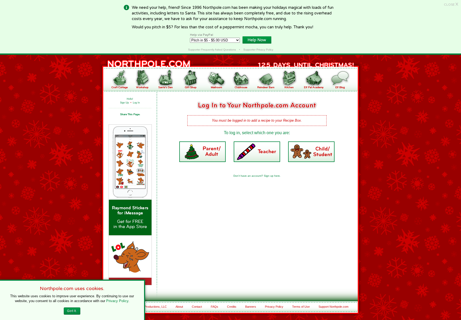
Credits (231, 306)
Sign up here (272, 175)
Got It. (72, 311)
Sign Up (124, 102)
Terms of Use (301, 306)
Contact (197, 306)
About (179, 306)
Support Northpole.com (333, 306)
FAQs (214, 306)
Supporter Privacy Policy (258, 49)
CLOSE (451, 4)
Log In (136, 102)
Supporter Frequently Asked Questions (212, 49)
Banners (250, 306)
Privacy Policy (274, 306)
